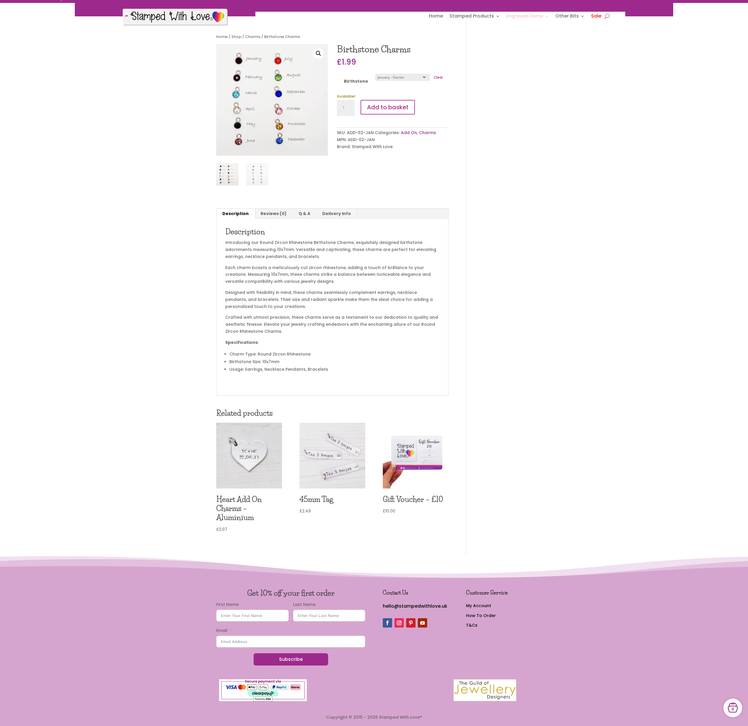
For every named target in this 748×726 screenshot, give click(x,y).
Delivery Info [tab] (336, 213)
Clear (438, 77)
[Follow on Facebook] (387, 623)
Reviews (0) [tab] (274, 213)
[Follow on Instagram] (399, 623)
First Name (227, 604)
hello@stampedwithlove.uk (415, 606)
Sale (596, 16)
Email (221, 630)
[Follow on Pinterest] (410, 623)
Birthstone (356, 81)
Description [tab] (235, 213)
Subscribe (291, 659)
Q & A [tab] (304, 213)
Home (436, 16)
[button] (318, 53)
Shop (236, 36)
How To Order (481, 615)
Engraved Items (524, 16)
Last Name (304, 604)
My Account (478, 606)
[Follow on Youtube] (422, 623)
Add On (409, 133)
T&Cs (471, 625)
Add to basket (387, 107)
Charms (252, 36)
